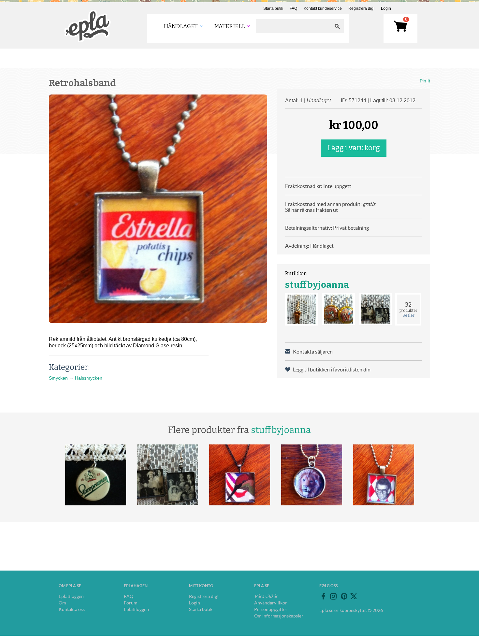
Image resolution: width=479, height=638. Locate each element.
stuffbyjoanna (317, 284)
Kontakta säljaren (313, 352)
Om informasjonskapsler (278, 615)
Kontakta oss (72, 609)
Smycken (58, 378)
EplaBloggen (71, 596)
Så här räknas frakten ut (311, 210)
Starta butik (273, 8)
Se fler (408, 315)
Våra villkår (266, 596)
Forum (130, 602)
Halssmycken (88, 378)
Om (62, 602)
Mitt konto (201, 586)
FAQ (293, 8)
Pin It (425, 80)
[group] (158, 208)
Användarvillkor (270, 602)
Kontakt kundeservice (323, 8)
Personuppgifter (270, 609)
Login (386, 8)
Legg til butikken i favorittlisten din (331, 369)
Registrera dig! (361, 8)
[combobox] (293, 26)
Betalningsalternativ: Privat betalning (327, 228)
